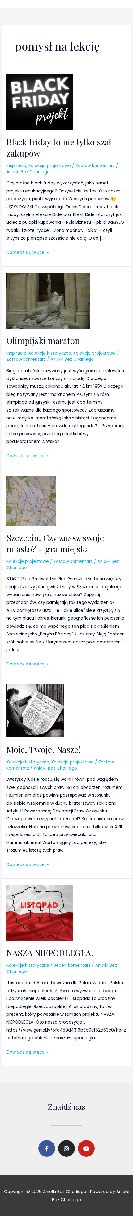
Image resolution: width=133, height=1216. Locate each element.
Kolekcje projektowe (49, 166)
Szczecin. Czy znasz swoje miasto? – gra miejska (55, 543)
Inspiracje (16, 166)
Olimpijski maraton (43, 340)
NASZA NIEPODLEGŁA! (49, 952)
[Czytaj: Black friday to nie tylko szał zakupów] (39, 102)
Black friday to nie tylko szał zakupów (58, 147)
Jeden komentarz (72, 965)
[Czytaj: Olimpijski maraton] (48, 300)
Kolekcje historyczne (49, 353)
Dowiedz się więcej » (27, 252)
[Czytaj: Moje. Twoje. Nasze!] (35, 711)
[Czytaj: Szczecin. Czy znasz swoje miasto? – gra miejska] (31, 501)
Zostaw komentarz (95, 166)
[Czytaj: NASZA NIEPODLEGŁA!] (39, 913)
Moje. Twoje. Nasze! (43, 749)
